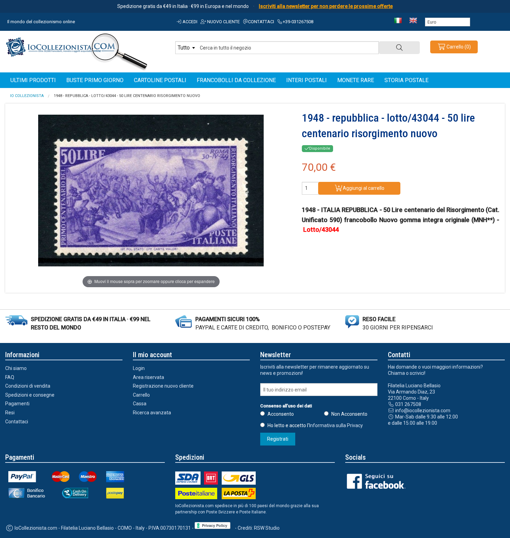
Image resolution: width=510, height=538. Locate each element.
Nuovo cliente (223, 21)
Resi (10, 412)
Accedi (189, 21)
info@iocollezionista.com (422, 410)
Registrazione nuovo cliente (163, 386)
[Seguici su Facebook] (378, 481)
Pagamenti (17, 403)
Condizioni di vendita (27, 386)
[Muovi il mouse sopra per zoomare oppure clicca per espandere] (151, 190)
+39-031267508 (298, 21)
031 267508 (407, 404)
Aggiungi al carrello (363, 188)
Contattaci (261, 21)
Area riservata (148, 377)
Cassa (139, 403)
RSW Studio (267, 528)
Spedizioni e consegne (29, 395)
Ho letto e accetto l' (315, 425)
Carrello (141, 395)
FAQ (9, 377)
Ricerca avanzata (152, 412)
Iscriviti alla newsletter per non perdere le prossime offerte (326, 6)
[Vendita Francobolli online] (76, 51)
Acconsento (280, 414)
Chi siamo (16, 368)
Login (139, 368)
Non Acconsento (349, 414)
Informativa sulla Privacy (336, 425)
